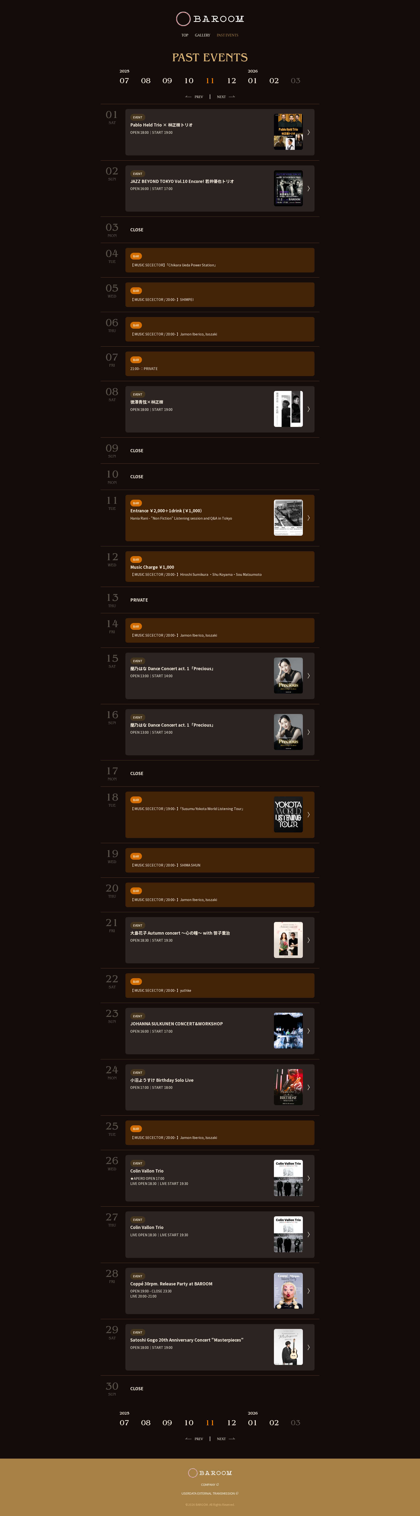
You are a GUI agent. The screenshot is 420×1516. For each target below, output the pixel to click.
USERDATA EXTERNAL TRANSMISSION (208, 1493)
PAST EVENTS (227, 35)
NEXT (221, 96)
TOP (185, 35)
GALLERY (202, 35)
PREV (199, 96)
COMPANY (208, 1484)
